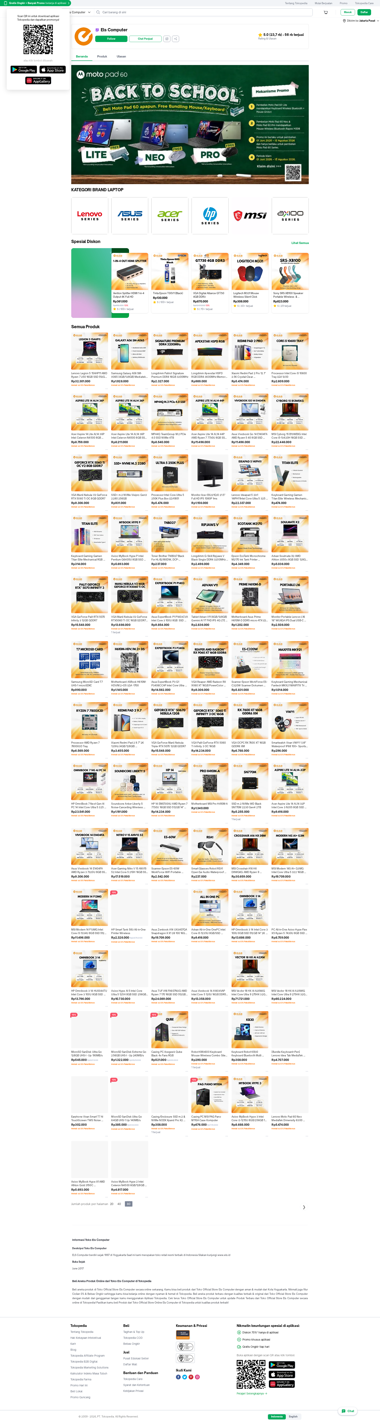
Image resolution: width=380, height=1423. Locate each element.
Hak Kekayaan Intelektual (85, 1337)
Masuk (348, 12)
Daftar (364, 12)
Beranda (82, 56)
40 (119, 1204)
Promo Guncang (80, 1397)
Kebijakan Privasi (133, 1390)
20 (111, 1204)
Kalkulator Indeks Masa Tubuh (88, 1373)
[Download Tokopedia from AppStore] (282, 1374)
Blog (73, 1349)
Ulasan (121, 56)
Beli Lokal (76, 1391)
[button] (361, 21)
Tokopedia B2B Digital (84, 1361)
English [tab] (293, 1416)
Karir (73, 1343)
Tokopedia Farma (80, 1379)
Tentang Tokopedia (296, 3)
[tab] (81, 56)
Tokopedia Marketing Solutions (89, 1367)
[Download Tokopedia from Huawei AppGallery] (282, 1384)
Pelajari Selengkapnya (250, 1393)
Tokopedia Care (364, 3)
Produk (102, 56)
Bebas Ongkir (131, 1343)
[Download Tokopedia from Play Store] (282, 1365)
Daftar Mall (130, 1364)
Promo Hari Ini (78, 1385)
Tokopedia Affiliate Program (87, 1355)
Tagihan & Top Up (133, 1331)
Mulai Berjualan (323, 3)
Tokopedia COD (133, 1337)
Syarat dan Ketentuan (136, 1385)
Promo (344, 3)
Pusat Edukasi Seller (136, 1358)
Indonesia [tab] (277, 1416)
